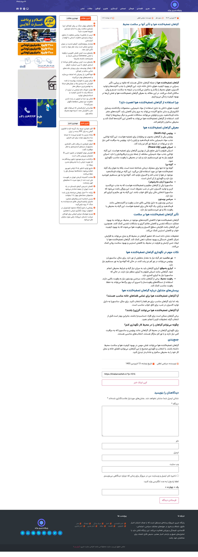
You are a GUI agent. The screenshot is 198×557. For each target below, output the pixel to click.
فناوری (105, 8)
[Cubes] (28, 533)
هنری (147, 8)
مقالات (89, 8)
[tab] (85, 18)
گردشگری (114, 8)
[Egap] (33, 533)
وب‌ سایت (174, 464)
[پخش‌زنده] (27, 9)
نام (177, 441)
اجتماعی (123, 8)
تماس (82, 8)
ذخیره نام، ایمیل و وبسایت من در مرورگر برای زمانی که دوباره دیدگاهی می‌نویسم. (139, 476)
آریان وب (77, 546)
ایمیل (176, 453)
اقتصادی (140, 8)
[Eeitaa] (49, 533)
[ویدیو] (24, 9)
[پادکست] (21, 9)
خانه (153, 8)
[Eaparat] (60, 533)
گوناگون (97, 8)
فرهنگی (131, 8)
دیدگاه (175, 404)
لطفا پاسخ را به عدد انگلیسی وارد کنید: (161, 482)
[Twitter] (54, 533)
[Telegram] (22, 533)
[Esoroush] (44, 533)
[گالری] (17, 9)
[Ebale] (38, 533)
